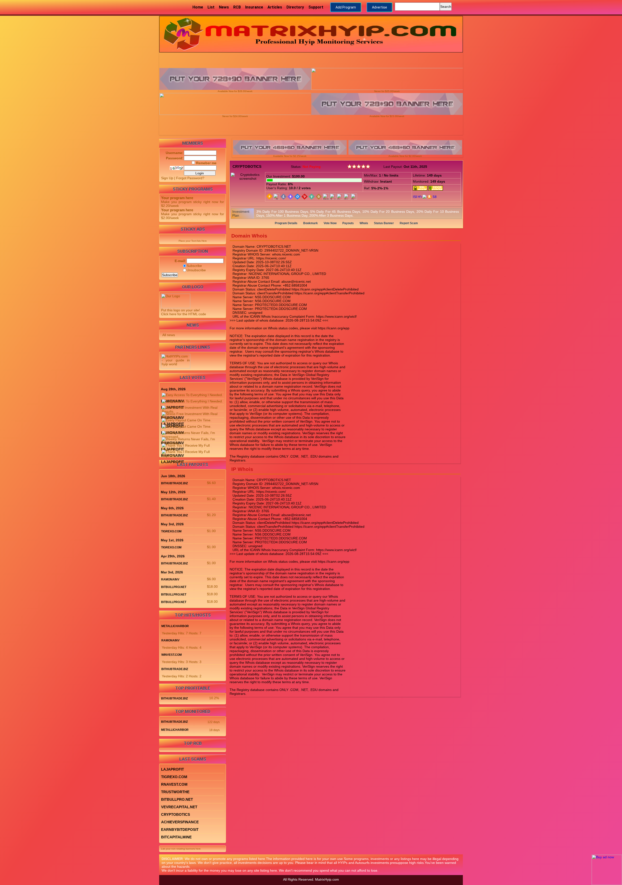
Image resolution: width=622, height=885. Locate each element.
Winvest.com (171, 654)
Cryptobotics (247, 166)
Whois (364, 223)
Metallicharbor (175, 626)
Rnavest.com (174, 784)
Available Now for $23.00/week (387, 116)
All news (168, 335)
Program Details (286, 223)
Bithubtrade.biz (174, 483)
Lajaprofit (172, 462)
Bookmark (310, 223)
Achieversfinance (180, 822)
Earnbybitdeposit (180, 829)
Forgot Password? (190, 178)
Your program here (177, 198)
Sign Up (167, 178)
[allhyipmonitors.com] (424, 196)
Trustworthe (175, 792)
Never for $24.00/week (235, 116)
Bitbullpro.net (173, 587)
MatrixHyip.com (327, 879)
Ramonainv (170, 579)
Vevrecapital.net (179, 807)
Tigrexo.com (171, 531)
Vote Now (330, 223)
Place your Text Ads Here (193, 240)
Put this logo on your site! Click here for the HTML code (183, 312)
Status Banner (384, 223)
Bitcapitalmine (176, 837)
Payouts (348, 223)
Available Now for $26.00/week (235, 91)
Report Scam (409, 223)
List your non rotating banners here (181, 848)
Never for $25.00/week (387, 91)
